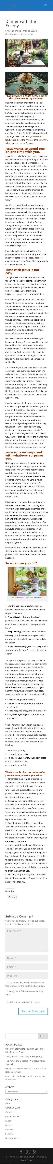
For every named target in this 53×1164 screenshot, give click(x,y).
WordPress (26, 1160)
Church (8, 1112)
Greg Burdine (14, 30)
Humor (8, 1125)
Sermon (9, 1133)
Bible (7, 1103)
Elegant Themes (26, 1156)
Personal (9, 1129)
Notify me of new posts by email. (24, 1002)
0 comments (27, 34)
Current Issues (12, 1116)
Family (8, 1120)
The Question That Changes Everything (23, 1056)
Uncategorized (12, 34)
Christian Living (12, 1107)
